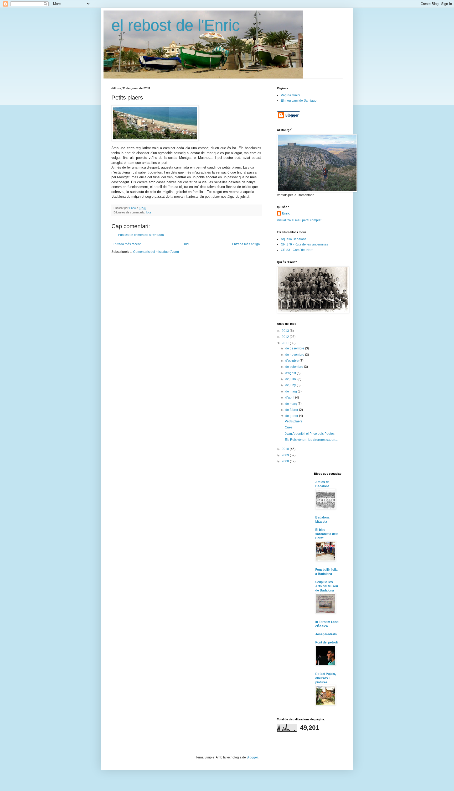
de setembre (294, 367)
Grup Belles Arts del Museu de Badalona (326, 586)
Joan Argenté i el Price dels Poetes (309, 434)
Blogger (252, 757)
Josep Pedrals (326, 634)
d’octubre (292, 361)
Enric (286, 213)
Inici (186, 244)
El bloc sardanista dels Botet (326, 534)
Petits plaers (293, 421)
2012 (286, 337)
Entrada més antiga (246, 244)
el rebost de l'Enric (175, 25)
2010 (286, 449)
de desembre (295, 348)
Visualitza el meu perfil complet (299, 220)
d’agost (291, 373)
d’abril (290, 397)
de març (291, 404)
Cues (288, 427)
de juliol (291, 379)
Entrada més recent (127, 244)
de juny (291, 385)
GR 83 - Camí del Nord (297, 250)
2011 (286, 343)
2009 (286, 455)
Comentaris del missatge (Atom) (156, 252)
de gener (292, 416)
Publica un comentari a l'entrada (141, 235)
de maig (291, 391)
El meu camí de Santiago (299, 100)
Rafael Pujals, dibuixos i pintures (325, 678)
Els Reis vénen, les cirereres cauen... (311, 440)
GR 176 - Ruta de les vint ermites (304, 244)
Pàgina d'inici (290, 95)
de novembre (295, 355)
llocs (149, 212)
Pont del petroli (326, 642)
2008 (286, 461)
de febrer (292, 410)
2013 (286, 331)
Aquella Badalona (294, 239)
